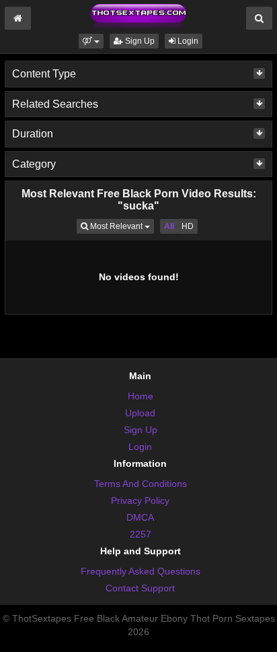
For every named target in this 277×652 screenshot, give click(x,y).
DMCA (140, 517)
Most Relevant (121, 226)
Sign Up (139, 41)
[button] (91, 41)
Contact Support (140, 588)
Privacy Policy (140, 500)
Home (140, 396)
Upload (140, 413)
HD (188, 226)
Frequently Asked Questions (140, 571)
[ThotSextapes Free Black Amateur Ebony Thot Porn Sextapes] (138, 16)
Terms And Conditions (140, 483)
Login (186, 41)
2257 (140, 534)
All (169, 226)
